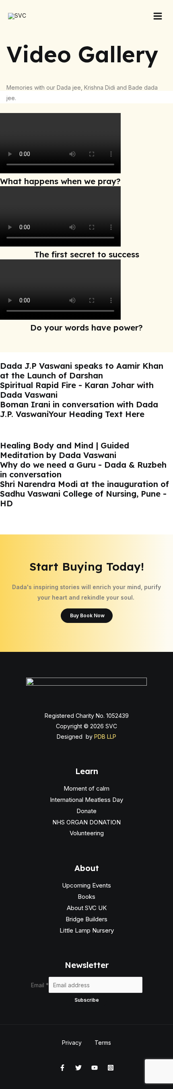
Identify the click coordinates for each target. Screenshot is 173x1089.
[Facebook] (62, 1067)
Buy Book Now (87, 615)
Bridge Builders (86, 919)
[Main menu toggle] (158, 16)
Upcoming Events (86, 885)
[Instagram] (110, 1067)
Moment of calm (86, 788)
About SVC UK (87, 908)
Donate (86, 811)
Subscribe (86, 1000)
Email (40, 985)
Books (86, 896)
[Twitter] (78, 1067)
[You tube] (94, 1067)
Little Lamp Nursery (87, 930)
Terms (103, 1042)
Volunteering (87, 833)
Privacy (72, 1042)
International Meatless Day (86, 799)
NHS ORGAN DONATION (86, 822)
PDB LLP (105, 736)
